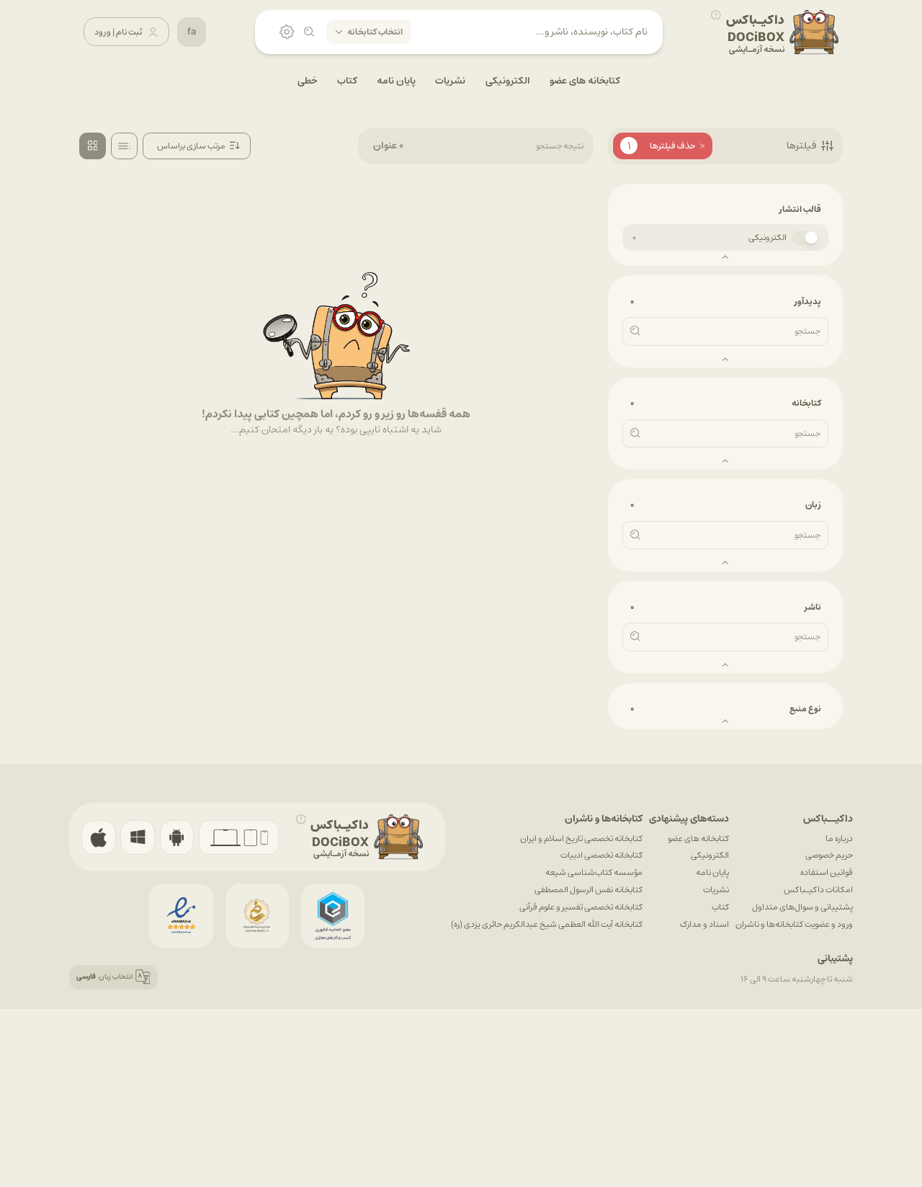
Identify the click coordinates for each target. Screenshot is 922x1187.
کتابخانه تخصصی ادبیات (601, 855)
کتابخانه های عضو (698, 838)
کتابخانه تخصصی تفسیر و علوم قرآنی (581, 907)
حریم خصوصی (829, 855)
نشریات (716, 889)
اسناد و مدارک (704, 924)
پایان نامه (712, 872)
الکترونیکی (767, 237)
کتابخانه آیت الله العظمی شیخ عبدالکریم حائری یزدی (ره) (547, 924)
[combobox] (197, 146)
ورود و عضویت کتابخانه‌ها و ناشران (794, 924)
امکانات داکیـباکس (818, 889)
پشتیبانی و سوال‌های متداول (802, 907)
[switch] (805, 238)
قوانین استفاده (826, 872)
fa (191, 31)
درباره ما (839, 838)
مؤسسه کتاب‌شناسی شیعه (594, 872)
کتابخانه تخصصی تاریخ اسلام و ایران (581, 838)
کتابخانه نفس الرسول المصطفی (588, 889)
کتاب (720, 907)
